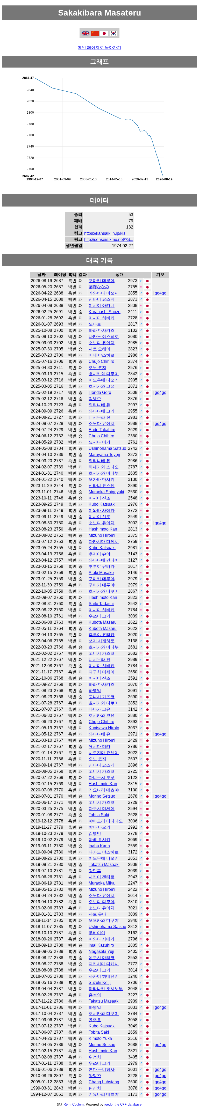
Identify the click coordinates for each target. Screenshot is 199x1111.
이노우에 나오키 (104, 380)
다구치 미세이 (102, 672)
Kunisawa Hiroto (104, 728)
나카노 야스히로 (104, 336)
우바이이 (97, 933)
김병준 (95, 398)
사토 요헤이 (99, 349)
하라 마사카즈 (102, 330)
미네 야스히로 (102, 355)
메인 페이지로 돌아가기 (99, 47)
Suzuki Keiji (100, 982)
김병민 (95, 833)
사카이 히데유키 (104, 976)
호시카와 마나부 (104, 473)
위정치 (95, 1057)
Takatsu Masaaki (104, 864)
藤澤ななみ (99, 287)
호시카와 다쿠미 (104, 374)
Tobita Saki (99, 815)
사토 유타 (97, 914)
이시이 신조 (99, 498)
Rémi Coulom (73, 1104)
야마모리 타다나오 (106, 821)
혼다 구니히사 (102, 1069)
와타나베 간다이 (104, 560)
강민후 (95, 871)
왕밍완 (95, 1075)
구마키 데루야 (102, 280)
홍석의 (95, 995)
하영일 (95, 690)
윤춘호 (95, 1020)
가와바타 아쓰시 (104, 293)
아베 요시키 (99, 839)
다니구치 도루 (102, 777)
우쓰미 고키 (99, 616)
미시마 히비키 (102, 318)
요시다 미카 (99, 442)
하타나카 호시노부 (106, 989)
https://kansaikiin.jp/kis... (106, 233)
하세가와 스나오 (104, 467)
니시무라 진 (99, 417)
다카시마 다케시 (104, 541)
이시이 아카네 (102, 305)
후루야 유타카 (102, 566)
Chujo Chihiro (101, 361)
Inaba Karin (99, 846)
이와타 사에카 (102, 510)
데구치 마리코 (102, 957)
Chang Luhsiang (104, 1082)
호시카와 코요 (102, 386)
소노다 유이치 (102, 343)
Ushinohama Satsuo (107, 448)
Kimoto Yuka (100, 1038)
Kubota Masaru (103, 622)
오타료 (95, 324)
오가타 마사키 (102, 479)
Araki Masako (101, 572)
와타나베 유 (99, 405)
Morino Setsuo (102, 796)
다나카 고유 (99, 709)
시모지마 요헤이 (104, 753)
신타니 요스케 (102, 299)
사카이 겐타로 (102, 877)
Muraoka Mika (102, 883)
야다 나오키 (99, 827)
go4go (160, 293)
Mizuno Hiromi (102, 535)
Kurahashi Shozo (104, 312)
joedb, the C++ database (122, 1104)
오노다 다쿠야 (102, 902)
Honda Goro (100, 392)
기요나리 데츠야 (104, 790)
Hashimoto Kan (103, 529)
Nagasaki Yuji (101, 951)
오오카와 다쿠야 (104, 920)
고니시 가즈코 (102, 653)
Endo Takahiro (102, 430)
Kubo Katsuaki (102, 504)
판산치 (95, 1088)
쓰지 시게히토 (102, 641)
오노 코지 (97, 367)
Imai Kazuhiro (101, 945)
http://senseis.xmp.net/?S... (108, 239)
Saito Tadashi (101, 603)
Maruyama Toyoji (104, 454)
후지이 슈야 (99, 554)
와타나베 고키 (102, 411)
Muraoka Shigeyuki (106, 492)
